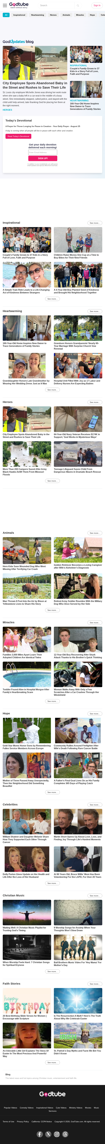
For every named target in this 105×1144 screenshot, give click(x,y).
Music (96, 1108)
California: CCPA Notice (42, 1121)
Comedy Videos (26, 1108)
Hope (92, 15)
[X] (48, 1134)
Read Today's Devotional (18, 136)
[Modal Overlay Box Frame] (43, 155)
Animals (66, 15)
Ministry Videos (75, 1108)
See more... (95, 223)
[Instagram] (57, 1134)
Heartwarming (37, 15)
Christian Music (13, 895)
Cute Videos (61, 1108)
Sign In (97, 5)
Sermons (52, 1111)
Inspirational (19, 15)
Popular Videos (10, 1108)
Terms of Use (8, 1121)
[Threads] (65, 1134)
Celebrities (10, 804)
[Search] (78, 5)
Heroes (53, 15)
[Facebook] (40, 1134)
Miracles (80, 15)
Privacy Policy (23, 1121)
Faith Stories (11, 983)
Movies (88, 1108)
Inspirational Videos (44, 1108)
